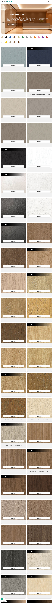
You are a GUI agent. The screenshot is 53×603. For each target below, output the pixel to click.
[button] (51, 2)
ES (4, 598)
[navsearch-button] (48, 2)
